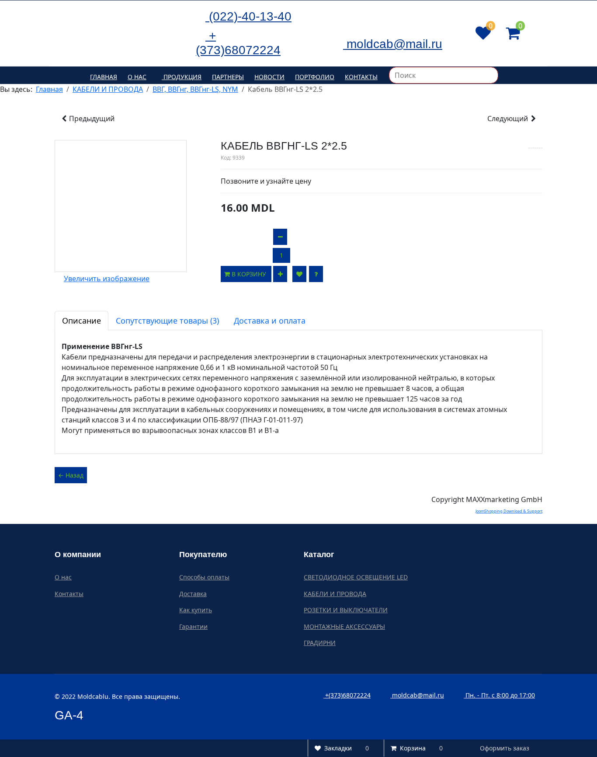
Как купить (195, 610)
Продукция (181, 77)
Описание (81, 320)
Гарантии (193, 626)
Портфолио (314, 77)
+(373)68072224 (347, 695)
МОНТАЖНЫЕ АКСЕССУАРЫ (344, 626)
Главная (103, 77)
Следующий (508, 118)
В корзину (250, 274)
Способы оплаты (204, 577)
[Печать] (535, 143)
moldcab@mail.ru (417, 695)
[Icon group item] (338, 15)
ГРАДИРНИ (320, 642)
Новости (269, 77)
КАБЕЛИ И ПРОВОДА (335, 594)
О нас (137, 77)
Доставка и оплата (269, 320)
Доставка (193, 594)
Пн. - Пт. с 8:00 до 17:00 (499, 695)
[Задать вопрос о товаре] (316, 274)
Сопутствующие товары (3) (167, 320)
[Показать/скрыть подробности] (483, 33)
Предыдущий (91, 118)
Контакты (361, 77)
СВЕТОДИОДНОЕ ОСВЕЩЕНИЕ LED (356, 577)
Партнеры (228, 77)
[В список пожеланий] (299, 274)
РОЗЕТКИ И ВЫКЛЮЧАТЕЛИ (346, 610)
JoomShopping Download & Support (509, 511)
